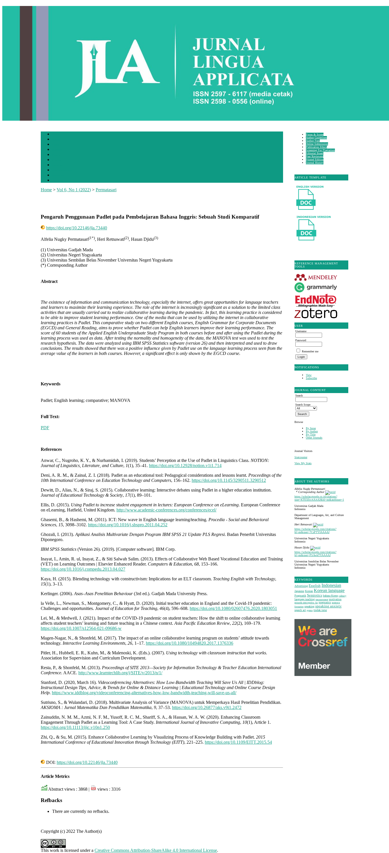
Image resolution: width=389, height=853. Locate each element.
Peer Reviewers (314, 156)
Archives (57, 165)
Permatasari (106, 189)
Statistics (58, 175)
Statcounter (300, 457)
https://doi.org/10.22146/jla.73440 (76, 227)
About (56, 139)
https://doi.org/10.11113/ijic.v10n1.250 (75, 727)
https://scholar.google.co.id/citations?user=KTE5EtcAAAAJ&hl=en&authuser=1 (319, 498)
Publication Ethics (316, 147)
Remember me (310, 351)
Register (57, 149)
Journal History (315, 162)
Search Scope (302, 404)
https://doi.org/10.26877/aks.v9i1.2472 (206, 707)
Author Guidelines (316, 137)
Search (56, 155)
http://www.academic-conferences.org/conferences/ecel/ (166, 509)
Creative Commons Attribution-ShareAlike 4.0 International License (156, 850)
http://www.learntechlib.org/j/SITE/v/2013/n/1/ (120, 672)
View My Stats (303, 463)
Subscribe (311, 378)
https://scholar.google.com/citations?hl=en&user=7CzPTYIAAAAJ (315, 530)
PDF (45, 427)
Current (57, 160)
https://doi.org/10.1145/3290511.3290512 (229, 480)
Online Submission (317, 143)
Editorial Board (315, 153)
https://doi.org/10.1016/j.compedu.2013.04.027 (83, 569)
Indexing (57, 180)
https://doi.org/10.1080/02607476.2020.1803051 (233, 608)
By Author (312, 431)
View (309, 375)
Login (56, 144)
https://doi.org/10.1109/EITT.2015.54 (238, 742)
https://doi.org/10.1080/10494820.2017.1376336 (189, 643)
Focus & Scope (315, 134)
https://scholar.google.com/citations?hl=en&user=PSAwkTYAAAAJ (315, 553)
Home (56, 134)
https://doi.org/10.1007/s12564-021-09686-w (81, 628)
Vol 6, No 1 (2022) (74, 189)
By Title (311, 434)
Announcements (62, 170)
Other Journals (314, 437)
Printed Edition (315, 159)
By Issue (311, 428)
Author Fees (313, 140)
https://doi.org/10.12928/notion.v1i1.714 (185, 465)
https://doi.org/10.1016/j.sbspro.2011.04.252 (127, 524)
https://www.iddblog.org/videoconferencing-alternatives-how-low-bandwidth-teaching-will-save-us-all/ (144, 692)
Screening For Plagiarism (320, 150)
